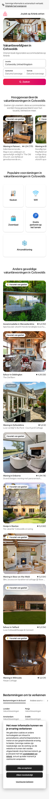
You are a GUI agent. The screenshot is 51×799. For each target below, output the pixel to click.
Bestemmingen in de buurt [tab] (14, 700)
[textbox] (13, 73)
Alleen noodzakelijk (24, 775)
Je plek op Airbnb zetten (32, 13)
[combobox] (24, 64)
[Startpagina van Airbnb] (5, 14)
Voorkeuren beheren (24, 782)
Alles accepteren (24, 768)
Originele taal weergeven (16, 6)
